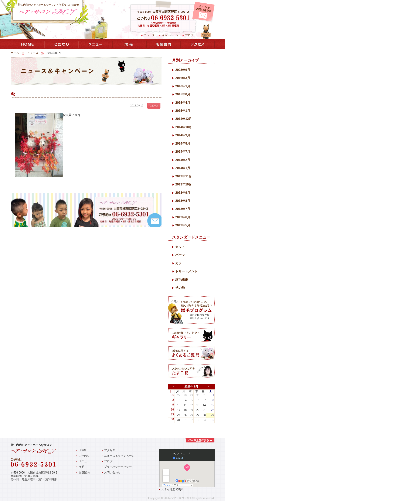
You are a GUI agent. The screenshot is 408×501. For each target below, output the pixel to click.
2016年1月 (182, 86)
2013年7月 (182, 209)
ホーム (15, 53)
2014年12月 (183, 119)
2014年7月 (182, 151)
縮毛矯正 (181, 279)
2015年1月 (182, 110)
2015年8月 (182, 94)
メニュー (84, 461)
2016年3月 (182, 78)
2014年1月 (182, 168)
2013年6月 (182, 217)
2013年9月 (182, 192)
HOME (83, 450)
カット (180, 246)
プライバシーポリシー (118, 466)
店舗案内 (84, 472)
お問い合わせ (112, 472)
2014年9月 (182, 135)
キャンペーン (170, 35)
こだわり (84, 455)
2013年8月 (182, 200)
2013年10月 (183, 184)
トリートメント (186, 271)
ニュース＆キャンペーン (119, 455)
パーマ (180, 255)
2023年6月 (182, 70)
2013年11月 (183, 176)
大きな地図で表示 (173, 489)
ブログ (189, 35)
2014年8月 (182, 143)
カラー (180, 263)
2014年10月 (183, 127)
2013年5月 (182, 225)
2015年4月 (182, 102)
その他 (180, 287)
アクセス (109, 450)
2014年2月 (182, 160)
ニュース (149, 35)
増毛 (81, 466)
